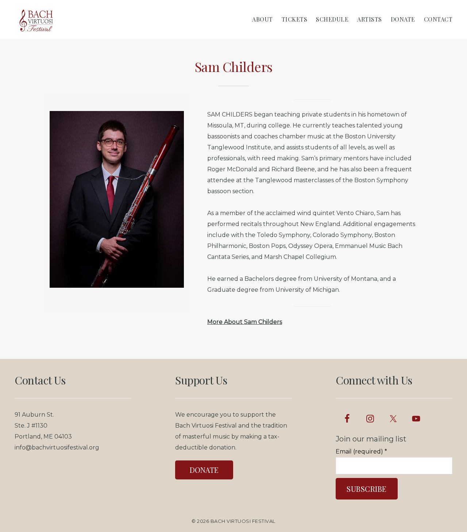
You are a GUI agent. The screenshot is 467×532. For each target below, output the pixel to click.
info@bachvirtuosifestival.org (57, 447)
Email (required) (361, 451)
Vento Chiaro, (355, 213)
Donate (204, 470)
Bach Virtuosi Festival (243, 521)
